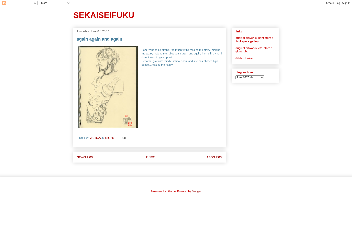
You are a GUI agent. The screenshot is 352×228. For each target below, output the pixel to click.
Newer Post (85, 157)
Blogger (196, 191)
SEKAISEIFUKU (103, 15)
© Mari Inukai (244, 58)
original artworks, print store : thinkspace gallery (254, 39)
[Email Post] (123, 137)
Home (150, 157)
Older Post (214, 157)
